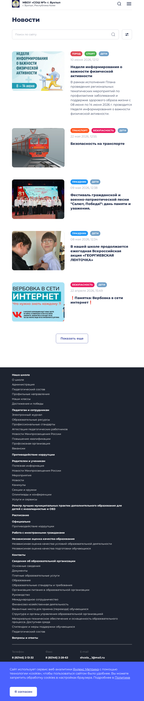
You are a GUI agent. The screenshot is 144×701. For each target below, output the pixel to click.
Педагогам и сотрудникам (30, 410)
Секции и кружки (24, 489)
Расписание (20, 515)
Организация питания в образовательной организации (50, 590)
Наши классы (21, 399)
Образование (21, 580)
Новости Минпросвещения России (36, 434)
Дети (103, 53)
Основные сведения (26, 566)
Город (76, 53)
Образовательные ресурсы (31, 419)
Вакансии (18, 448)
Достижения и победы (27, 403)
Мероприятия (21, 475)
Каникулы (19, 485)
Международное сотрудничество (35, 599)
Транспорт (80, 130)
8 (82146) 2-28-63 (57, 657)
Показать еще (72, 338)
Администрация (23, 384)
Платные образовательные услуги (36, 575)
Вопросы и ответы (25, 637)
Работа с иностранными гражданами (38, 532)
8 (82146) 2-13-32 (23, 657)
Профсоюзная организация (31, 443)
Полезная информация (28, 465)
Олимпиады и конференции (32, 494)
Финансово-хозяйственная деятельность (40, 604)
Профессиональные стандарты (33, 424)
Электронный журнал (27, 414)
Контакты (19, 555)
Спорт (90, 53)
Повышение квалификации (31, 438)
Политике (122, 677)
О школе (18, 379)
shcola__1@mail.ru (92, 657)
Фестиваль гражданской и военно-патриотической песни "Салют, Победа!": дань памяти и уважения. (100, 202)
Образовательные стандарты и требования (42, 585)
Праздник (79, 181)
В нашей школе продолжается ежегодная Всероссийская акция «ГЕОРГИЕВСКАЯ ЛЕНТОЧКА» (99, 253)
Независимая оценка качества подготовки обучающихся (51, 548)
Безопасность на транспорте (97, 144)
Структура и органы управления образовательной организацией (57, 614)
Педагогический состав (28, 389)
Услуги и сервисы (24, 499)
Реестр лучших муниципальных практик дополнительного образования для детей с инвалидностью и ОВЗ (67, 507)
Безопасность (103, 130)
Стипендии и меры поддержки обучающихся (43, 626)
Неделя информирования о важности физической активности (96, 71)
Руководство (21, 594)
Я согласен (23, 691)
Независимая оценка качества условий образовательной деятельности (62, 543)
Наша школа (21, 375)
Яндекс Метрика (86, 669)
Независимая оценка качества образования (43, 539)
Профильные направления (31, 394)
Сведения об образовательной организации (43, 561)
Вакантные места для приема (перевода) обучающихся (50, 609)
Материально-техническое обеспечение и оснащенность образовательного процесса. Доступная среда (65, 620)
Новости (18, 480)
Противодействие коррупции (33, 454)
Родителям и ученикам (28, 461)
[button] (119, 4)
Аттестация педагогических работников (40, 429)
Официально (21, 521)
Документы (20, 570)
